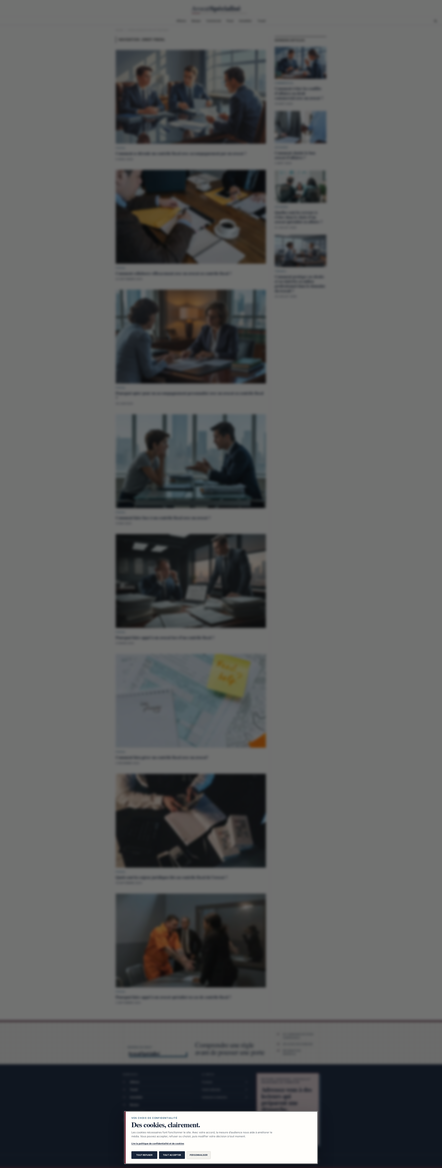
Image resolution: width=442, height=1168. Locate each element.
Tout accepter (172, 1155)
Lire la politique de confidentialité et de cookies (157, 1143)
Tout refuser (144, 1155)
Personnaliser (199, 1155)
